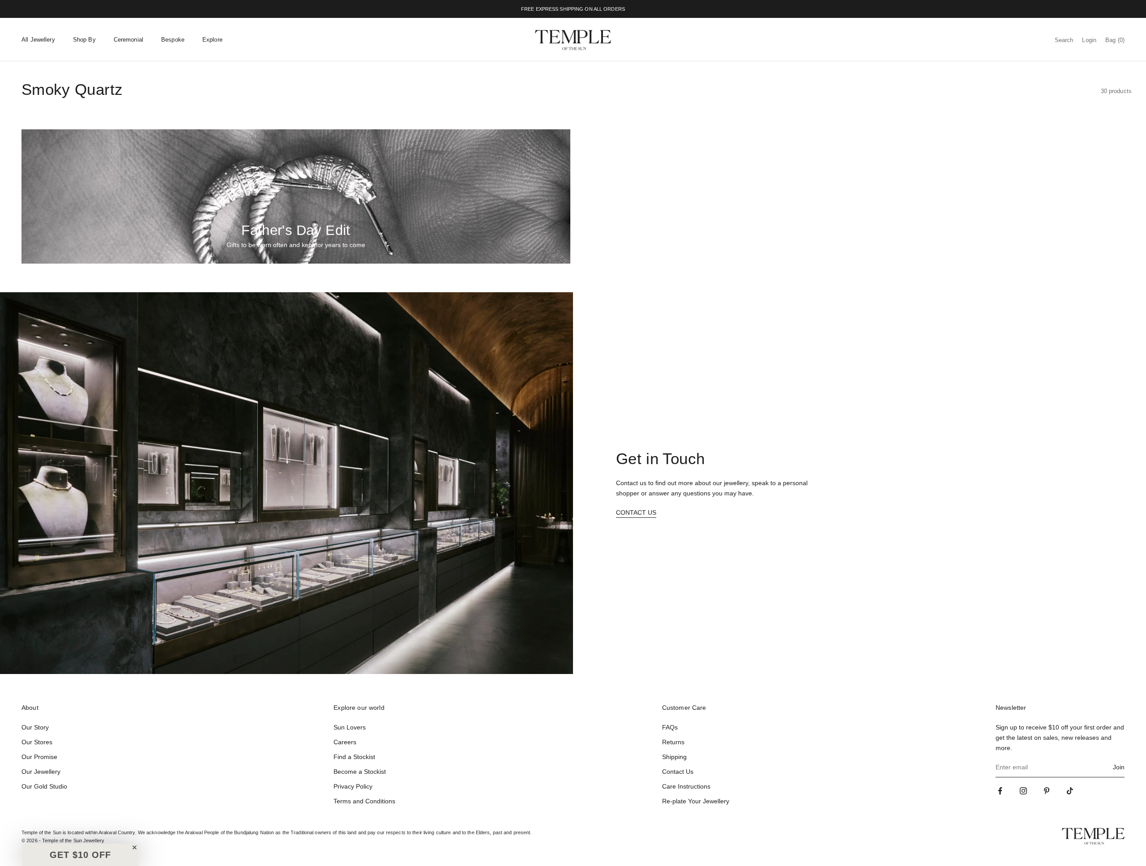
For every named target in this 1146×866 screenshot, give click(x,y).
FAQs (670, 727)
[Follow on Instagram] (1023, 790)
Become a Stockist (360, 771)
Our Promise (39, 756)
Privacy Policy (353, 786)
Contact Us (677, 771)
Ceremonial (128, 39)
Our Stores (36, 742)
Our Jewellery (40, 771)
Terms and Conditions (364, 801)
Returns (673, 742)
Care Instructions (686, 786)
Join (1119, 767)
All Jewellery (38, 39)
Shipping (674, 756)
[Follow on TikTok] (1069, 790)
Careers (345, 742)
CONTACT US (636, 512)
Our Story (35, 727)
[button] (80, 855)
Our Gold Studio (44, 786)
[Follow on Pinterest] (1046, 790)
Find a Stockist (354, 756)
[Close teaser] (134, 847)
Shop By (84, 39)
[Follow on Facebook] (1000, 790)
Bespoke (172, 39)
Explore (212, 39)
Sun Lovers (350, 727)
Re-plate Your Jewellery (695, 801)
